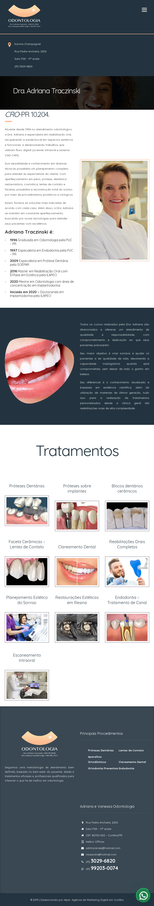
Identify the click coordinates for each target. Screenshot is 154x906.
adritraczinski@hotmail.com (103, 848)
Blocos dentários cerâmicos (127, 488)
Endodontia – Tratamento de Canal (127, 600)
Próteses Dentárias (27, 485)
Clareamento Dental (77, 546)
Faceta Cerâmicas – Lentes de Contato (27, 544)
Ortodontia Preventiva (103, 768)
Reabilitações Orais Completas (127, 544)
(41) (102, 868)
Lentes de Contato (131, 750)
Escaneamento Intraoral (27, 658)
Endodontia (126, 768)
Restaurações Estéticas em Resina (77, 600)
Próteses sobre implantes (77, 488)
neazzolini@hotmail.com (101, 854)
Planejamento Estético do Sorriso (27, 600)
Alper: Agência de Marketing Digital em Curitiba (94, 899)
